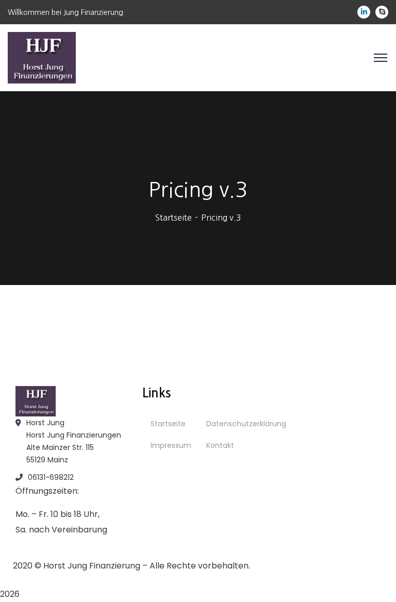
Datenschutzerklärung (246, 424)
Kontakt (220, 445)
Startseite (173, 217)
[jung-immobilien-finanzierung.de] (42, 57)
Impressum (171, 445)
